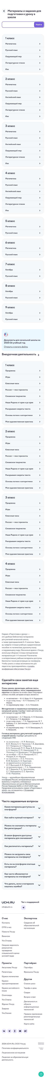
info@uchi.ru (7, 907)
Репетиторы (7, 972)
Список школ (29, 984)
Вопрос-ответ (30, 997)
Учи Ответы (6, 1000)
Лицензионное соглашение (13, 1053)
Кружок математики (10, 976)
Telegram (23, 907)
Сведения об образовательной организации (31, 925)
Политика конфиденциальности (15, 1048)
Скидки (27, 992)
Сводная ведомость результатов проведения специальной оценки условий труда (10, 950)
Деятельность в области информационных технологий (31, 1005)
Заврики (5, 1009)
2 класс (10, 78)
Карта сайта (29, 1024)
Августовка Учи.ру (9, 967)
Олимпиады (7, 995)
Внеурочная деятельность (19, 354)
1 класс (9, 38)
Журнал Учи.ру (8, 1004)
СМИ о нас (6, 927)
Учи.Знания (6, 1013)
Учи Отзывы (7, 941)
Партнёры (28, 967)
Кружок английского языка (10, 989)
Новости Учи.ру (8, 932)
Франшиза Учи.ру (31, 972)
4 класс (10, 173)
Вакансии (6, 936)
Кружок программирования (10, 982)
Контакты (6, 923)
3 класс (10, 126)
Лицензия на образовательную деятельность (15, 1058)
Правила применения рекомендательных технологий (33, 1016)
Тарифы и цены (30, 988)
